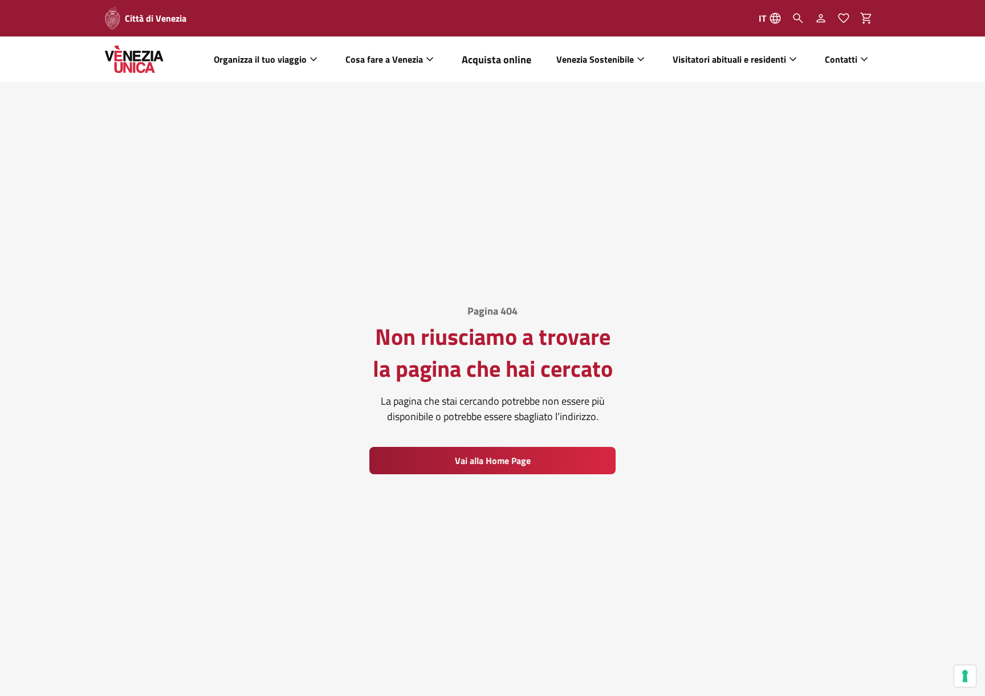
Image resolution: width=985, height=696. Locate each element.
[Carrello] (870, 18)
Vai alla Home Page (493, 460)
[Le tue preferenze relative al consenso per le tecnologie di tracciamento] (965, 676)
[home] (134, 59)
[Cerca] (798, 18)
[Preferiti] (843, 18)
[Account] (821, 18)
